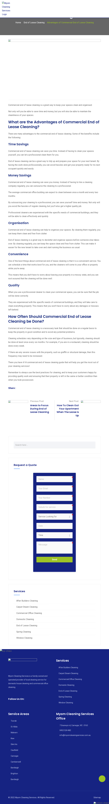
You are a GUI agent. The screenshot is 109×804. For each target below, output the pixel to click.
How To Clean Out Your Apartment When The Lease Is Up (68, 410)
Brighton (14, 773)
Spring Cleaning (23, 632)
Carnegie (14, 756)
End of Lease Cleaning (26, 625)
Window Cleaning (24, 638)
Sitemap (97, 797)
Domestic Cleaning (25, 619)
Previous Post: (37, 401)
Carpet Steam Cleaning (26, 607)
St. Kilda (14, 727)
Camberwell (16, 762)
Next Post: (74, 401)
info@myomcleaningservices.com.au (75, 735)
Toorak (14, 721)
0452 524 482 (65, 730)
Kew (12, 738)
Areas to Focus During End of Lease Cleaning (39, 409)
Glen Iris (14, 744)
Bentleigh (15, 768)
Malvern (14, 732)
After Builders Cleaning (27, 601)
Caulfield (14, 750)
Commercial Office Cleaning (29, 613)
